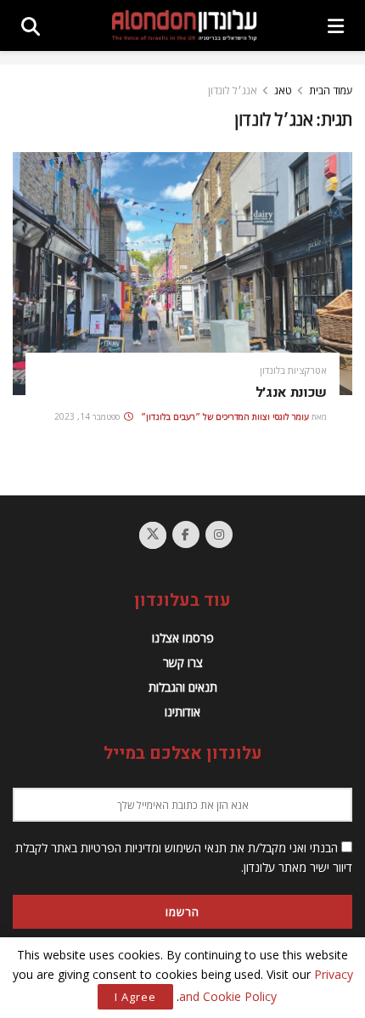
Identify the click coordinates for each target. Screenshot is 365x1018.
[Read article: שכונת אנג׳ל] (182, 273)
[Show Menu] (336, 25)
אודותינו (182, 712)
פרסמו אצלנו (183, 638)
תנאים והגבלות (183, 687)
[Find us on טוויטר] (152, 535)
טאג (283, 90)
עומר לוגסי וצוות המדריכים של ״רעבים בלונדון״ (225, 416)
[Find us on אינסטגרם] (219, 534)
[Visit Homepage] (184, 25)
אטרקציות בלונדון (293, 370)
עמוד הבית (330, 90)
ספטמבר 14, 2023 (88, 416)
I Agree (135, 996)
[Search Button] (30, 25)
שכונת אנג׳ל (291, 392)
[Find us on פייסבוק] (185, 534)
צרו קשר (183, 662)
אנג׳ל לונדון (232, 90)
